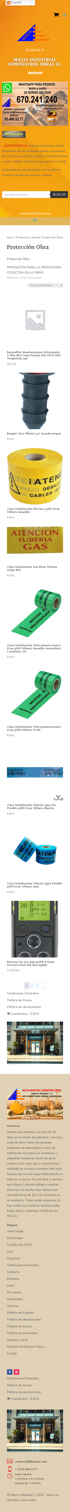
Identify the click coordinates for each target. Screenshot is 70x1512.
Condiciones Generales (23, 993)
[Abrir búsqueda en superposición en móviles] (35, 194)
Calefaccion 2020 (19, 1245)
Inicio (10, 237)
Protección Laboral (28, 237)
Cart (10, 1251)
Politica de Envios (19, 1000)
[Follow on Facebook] (9, 1372)
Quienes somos (17, 1340)
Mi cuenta (14, 1292)
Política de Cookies (20, 1313)
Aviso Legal (15, 1231)
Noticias (12, 1306)
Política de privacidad (22, 1333)
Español (16, 2)
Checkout (13, 1258)
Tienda (12, 1353)
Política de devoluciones (24, 1007)
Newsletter (15, 1299)
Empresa (13, 1279)
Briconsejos (15, 1238)
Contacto (13, 1272)
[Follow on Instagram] (16, 1372)
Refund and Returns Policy (26, 1347)
